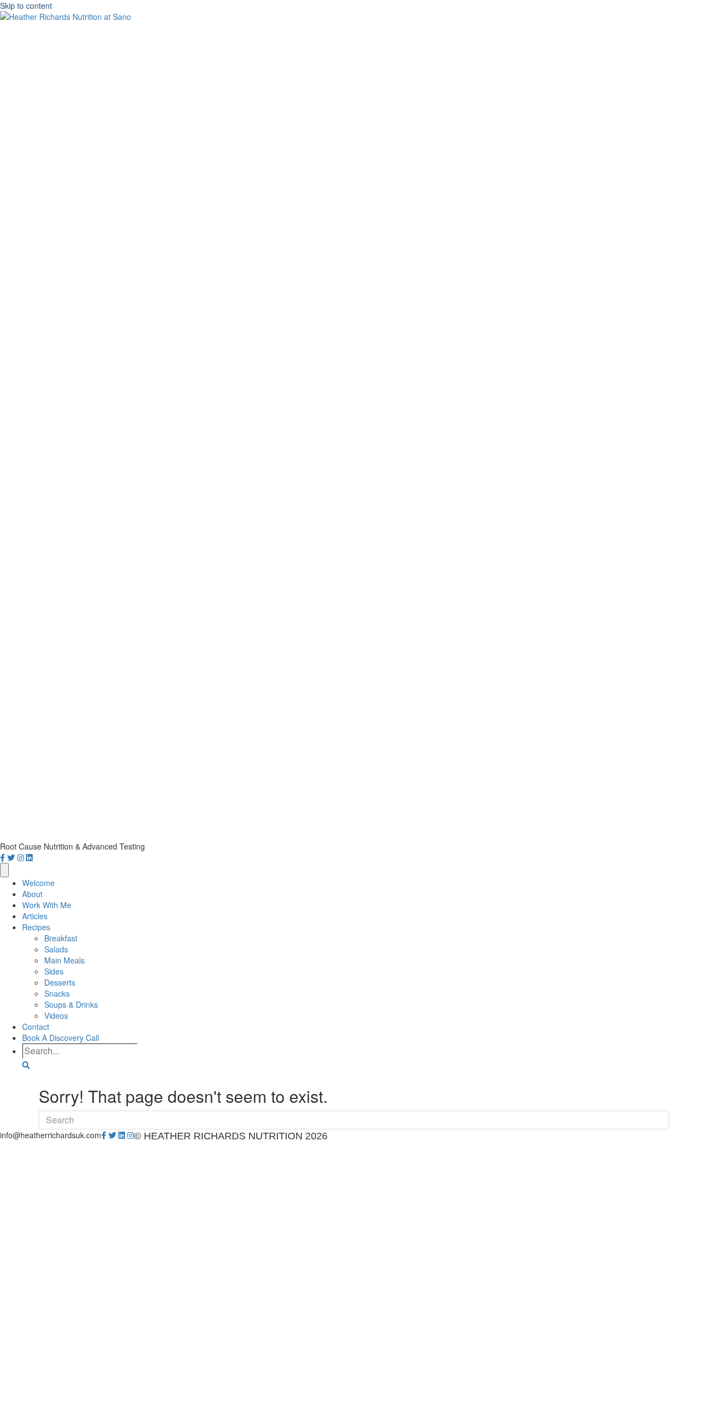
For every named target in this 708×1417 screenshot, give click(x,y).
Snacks (57, 993)
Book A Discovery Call (60, 1037)
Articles (35, 915)
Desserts (59, 982)
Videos (56, 1015)
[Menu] (4, 870)
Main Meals (64, 960)
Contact (35, 1026)
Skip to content (26, 5)
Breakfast (60, 938)
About (32, 893)
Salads (56, 949)
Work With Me (46, 904)
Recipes (36, 926)
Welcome (38, 882)
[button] (26, 1064)
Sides (54, 971)
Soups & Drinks (71, 1004)
